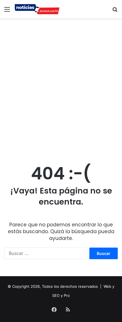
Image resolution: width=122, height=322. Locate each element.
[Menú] (7, 11)
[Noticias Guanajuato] (37, 9)
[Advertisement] (61, 85)
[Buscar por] (115, 11)
